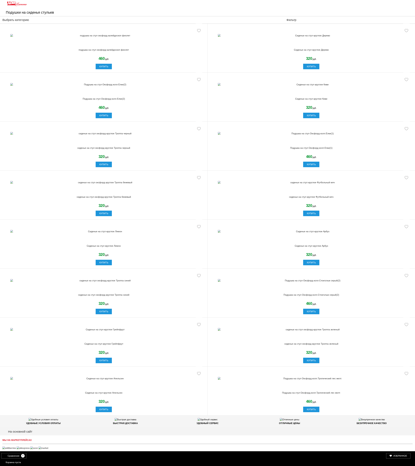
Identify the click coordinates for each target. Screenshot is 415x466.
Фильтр (291, 20)
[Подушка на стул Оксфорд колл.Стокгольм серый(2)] (311, 280)
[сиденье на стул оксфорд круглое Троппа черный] (104, 133)
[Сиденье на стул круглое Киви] (311, 84)
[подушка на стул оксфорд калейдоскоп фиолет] (104, 35)
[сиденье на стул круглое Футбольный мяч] (311, 182)
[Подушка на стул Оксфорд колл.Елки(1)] (311, 133)
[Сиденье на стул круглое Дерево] (311, 35)
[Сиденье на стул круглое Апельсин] (104, 378)
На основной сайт (20, 431)
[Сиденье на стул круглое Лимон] (104, 231)
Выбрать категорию (16, 20)
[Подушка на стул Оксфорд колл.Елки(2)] (104, 84)
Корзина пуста (13, 462)
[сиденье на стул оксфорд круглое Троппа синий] (104, 280)
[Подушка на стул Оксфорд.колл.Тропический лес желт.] (311, 378)
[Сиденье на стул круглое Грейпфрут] (104, 329)
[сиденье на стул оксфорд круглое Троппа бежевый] (104, 182)
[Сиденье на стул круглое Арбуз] (311, 231)
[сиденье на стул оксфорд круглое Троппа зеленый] (311, 329)
